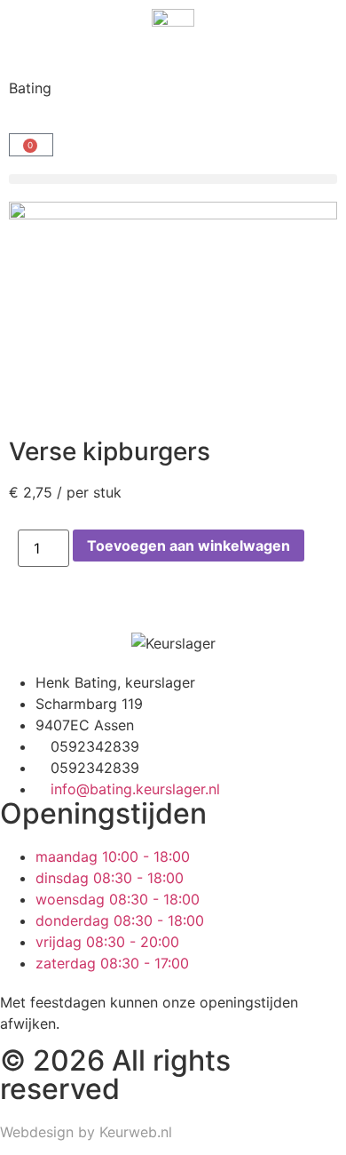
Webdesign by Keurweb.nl (86, 1132)
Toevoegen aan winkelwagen (188, 545)
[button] (173, 179)
